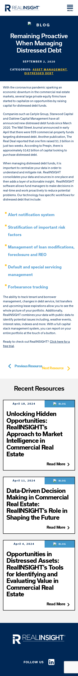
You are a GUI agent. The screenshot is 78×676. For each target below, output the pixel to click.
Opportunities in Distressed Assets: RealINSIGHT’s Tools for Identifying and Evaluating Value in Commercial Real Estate (34, 574)
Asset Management (50, 69)
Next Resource (52, 368)
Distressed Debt (39, 73)
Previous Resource (28, 366)
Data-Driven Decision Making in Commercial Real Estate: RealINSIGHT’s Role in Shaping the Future (37, 504)
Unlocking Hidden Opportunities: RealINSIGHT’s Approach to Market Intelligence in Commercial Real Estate (34, 434)
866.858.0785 (39, 649)
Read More (56, 464)
